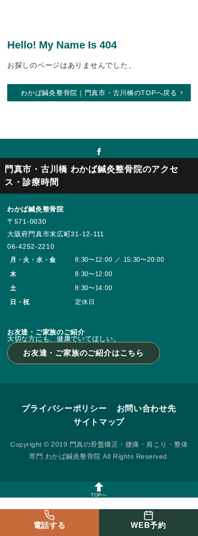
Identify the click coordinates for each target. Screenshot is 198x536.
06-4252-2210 (31, 246)
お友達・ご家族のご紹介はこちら (83, 353)
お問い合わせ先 (146, 408)
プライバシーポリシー (64, 408)
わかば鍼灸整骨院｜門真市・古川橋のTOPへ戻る (99, 93)
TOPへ (99, 495)
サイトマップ (99, 421)
